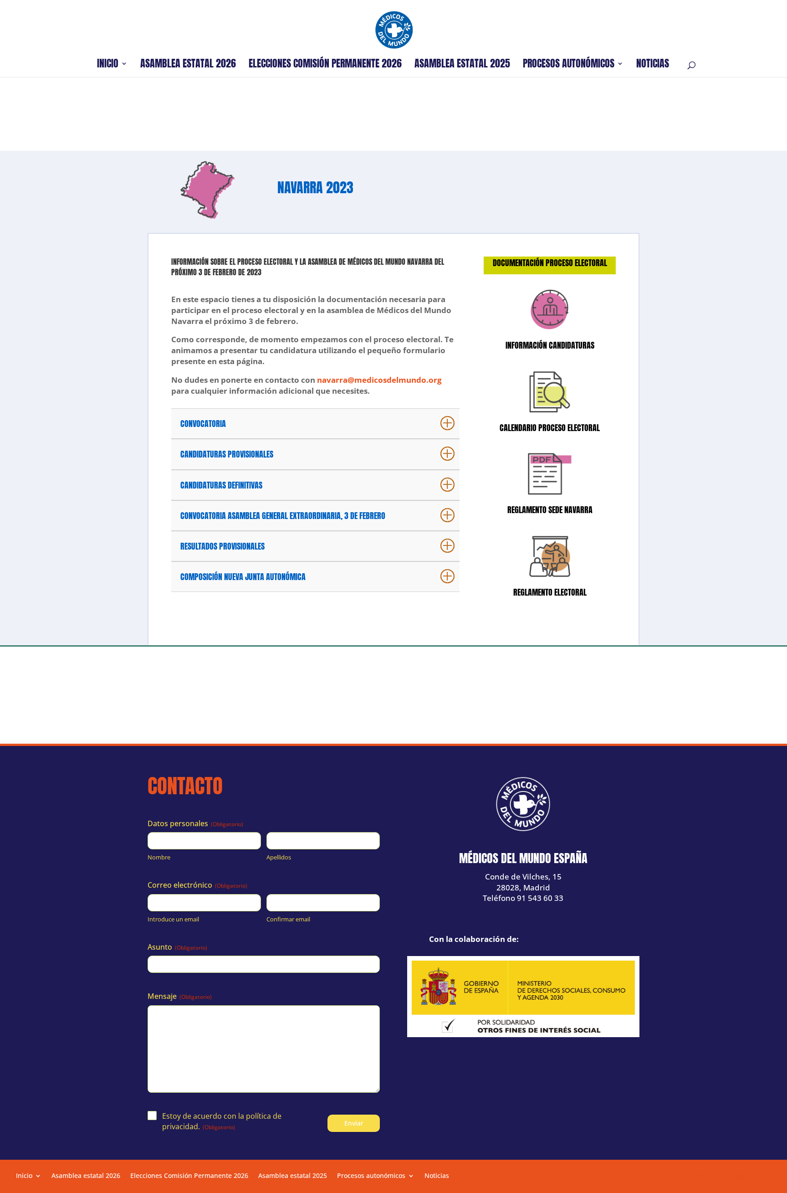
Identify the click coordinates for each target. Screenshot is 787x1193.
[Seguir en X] (699, 1177)
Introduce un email (173, 919)
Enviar (353, 1123)
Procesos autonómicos (568, 65)
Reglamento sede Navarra (550, 510)
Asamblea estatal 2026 (188, 65)
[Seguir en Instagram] (741, 1177)
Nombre (159, 857)
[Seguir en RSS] (762, 1177)
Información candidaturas (550, 345)
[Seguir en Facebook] (678, 1177)
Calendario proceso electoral (550, 428)
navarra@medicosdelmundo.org (379, 380)
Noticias (652, 65)
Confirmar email (288, 919)
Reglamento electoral (550, 592)
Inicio (107, 65)
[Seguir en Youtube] (720, 1177)
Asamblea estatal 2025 (462, 65)
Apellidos (278, 857)
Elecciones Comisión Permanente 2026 (325, 65)
